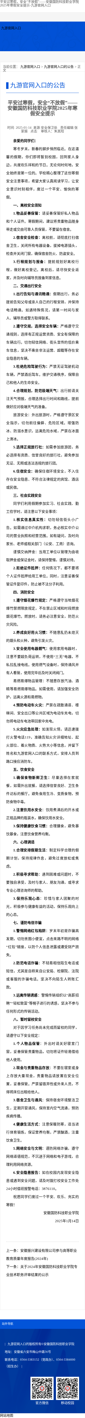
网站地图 (6, 1415)
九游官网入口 (11, 28)
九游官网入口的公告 (59, 67)
